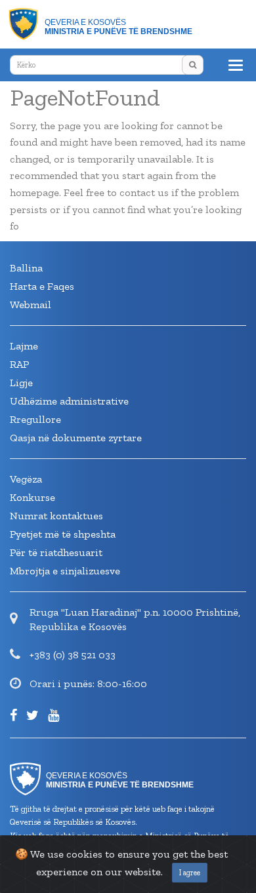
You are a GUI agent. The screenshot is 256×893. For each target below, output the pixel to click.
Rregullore (35, 419)
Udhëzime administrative (69, 401)
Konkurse (32, 497)
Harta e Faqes (42, 286)
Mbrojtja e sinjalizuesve (65, 571)
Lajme (24, 346)
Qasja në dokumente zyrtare (76, 437)
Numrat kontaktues (56, 515)
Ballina (26, 268)
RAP (19, 364)
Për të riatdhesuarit (56, 552)
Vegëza (26, 479)
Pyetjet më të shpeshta (63, 534)
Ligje (21, 382)
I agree (189, 872)
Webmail (30, 304)
